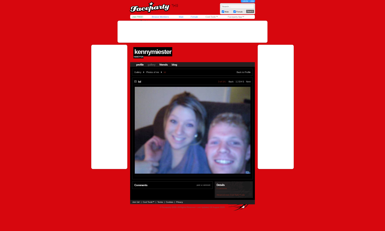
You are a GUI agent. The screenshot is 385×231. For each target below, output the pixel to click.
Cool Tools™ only (237, 195)
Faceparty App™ (236, 17)
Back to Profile (244, 72)
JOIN (252, 1)
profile (140, 64)
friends (163, 64)
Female (194, 17)
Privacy (179, 202)
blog (174, 64)
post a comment (203, 185)
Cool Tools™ (212, 17)
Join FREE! (137, 17)
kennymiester (152, 51)
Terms (160, 202)
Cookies (169, 202)
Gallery (137, 72)
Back (231, 81)
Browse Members (160, 17)
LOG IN (245, 1)
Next (248, 81)
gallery (151, 64)
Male (181, 17)
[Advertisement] (192, 32)
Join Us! (136, 202)
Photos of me (152, 72)
